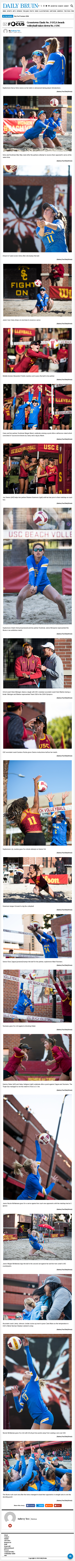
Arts (14, 11)
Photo (32, 11)
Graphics (60, 11)
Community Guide (9, 1554)
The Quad (26, 11)
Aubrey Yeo (15, 31)
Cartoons (53, 11)
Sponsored (7, 1542)
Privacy (6, 1550)
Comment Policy (9, 1552)
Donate (60, 6)
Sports (9, 11)
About (6, 1535)
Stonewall (7, 1546)
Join (5, 1555)
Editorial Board (9, 1548)
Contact (6, 1537)
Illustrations (44, 11)
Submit (66, 6)
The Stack (67, 11)
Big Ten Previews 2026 (21, 16)
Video (36, 11)
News (4, 11)
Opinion (19, 11)
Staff (5, 1544)
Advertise (54, 6)
